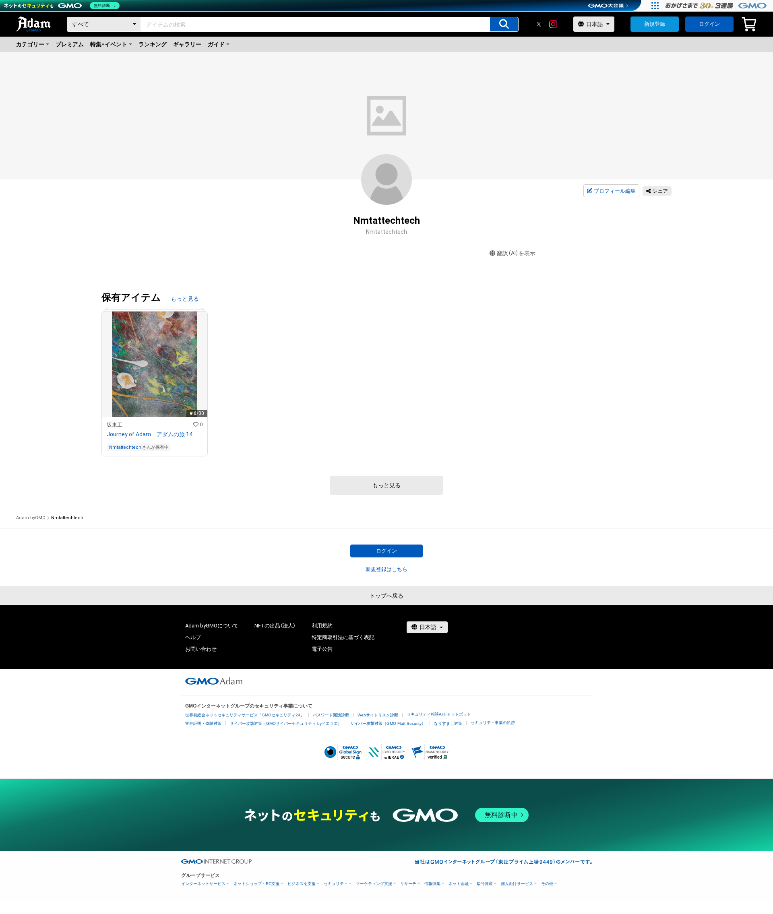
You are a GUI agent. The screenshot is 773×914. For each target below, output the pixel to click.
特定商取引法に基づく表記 (343, 637)
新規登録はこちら (386, 569)
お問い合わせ (201, 649)
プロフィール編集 (615, 191)
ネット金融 (459, 883)
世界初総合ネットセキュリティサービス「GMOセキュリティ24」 (244, 715)
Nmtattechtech (125, 447)
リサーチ (408, 883)
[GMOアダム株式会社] (213, 681)
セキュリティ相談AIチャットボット (439, 714)
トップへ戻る (386, 595)
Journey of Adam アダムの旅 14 (149, 434)
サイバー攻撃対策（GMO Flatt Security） (388, 723)
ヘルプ (193, 637)
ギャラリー (187, 44)
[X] (539, 24)
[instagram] (553, 24)
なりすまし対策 (448, 723)
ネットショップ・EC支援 (256, 883)
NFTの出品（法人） (275, 626)
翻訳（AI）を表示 (516, 253)
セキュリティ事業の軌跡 (493, 722)
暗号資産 (485, 883)
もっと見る (185, 298)
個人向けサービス (517, 883)
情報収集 (432, 883)
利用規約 (322, 626)
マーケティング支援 (374, 883)
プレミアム (70, 44)
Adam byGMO (30, 517)
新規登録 (654, 24)
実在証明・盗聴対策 (203, 723)
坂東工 (114, 425)
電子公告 (322, 649)
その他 (547, 883)
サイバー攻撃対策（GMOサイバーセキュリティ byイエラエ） (286, 723)
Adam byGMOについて (211, 626)
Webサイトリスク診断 (378, 715)
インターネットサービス (203, 883)
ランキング (152, 44)
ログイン (709, 24)
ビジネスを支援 (301, 883)
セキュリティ (336, 883)
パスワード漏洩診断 (331, 715)
